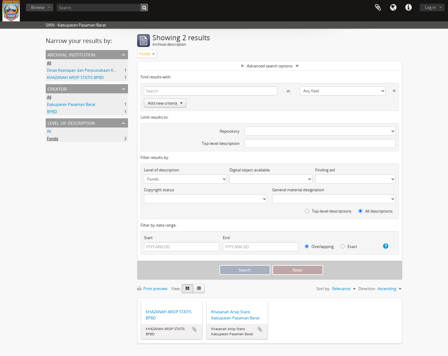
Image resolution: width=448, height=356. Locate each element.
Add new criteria (162, 103)
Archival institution (71, 54)
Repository (230, 131)
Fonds (52, 138)
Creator (57, 88)
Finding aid (325, 170)
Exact (352, 246)
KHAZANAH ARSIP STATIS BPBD (75, 77)
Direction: (367, 288)
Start (148, 237)
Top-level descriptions (331, 211)
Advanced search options (270, 66)
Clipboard (378, 7)
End (226, 237)
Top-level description (221, 143)
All (49, 63)
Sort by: (323, 288)
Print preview (154, 288)
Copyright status (159, 189)
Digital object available (249, 170)
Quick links (408, 7)
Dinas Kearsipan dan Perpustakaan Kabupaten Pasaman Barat (103, 70)
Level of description (71, 122)
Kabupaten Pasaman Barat (71, 104)
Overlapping (322, 246)
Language (393, 7)
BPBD (52, 111)
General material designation (298, 189)
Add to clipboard (194, 329)
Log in (430, 7)
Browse (37, 7)
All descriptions (378, 211)
